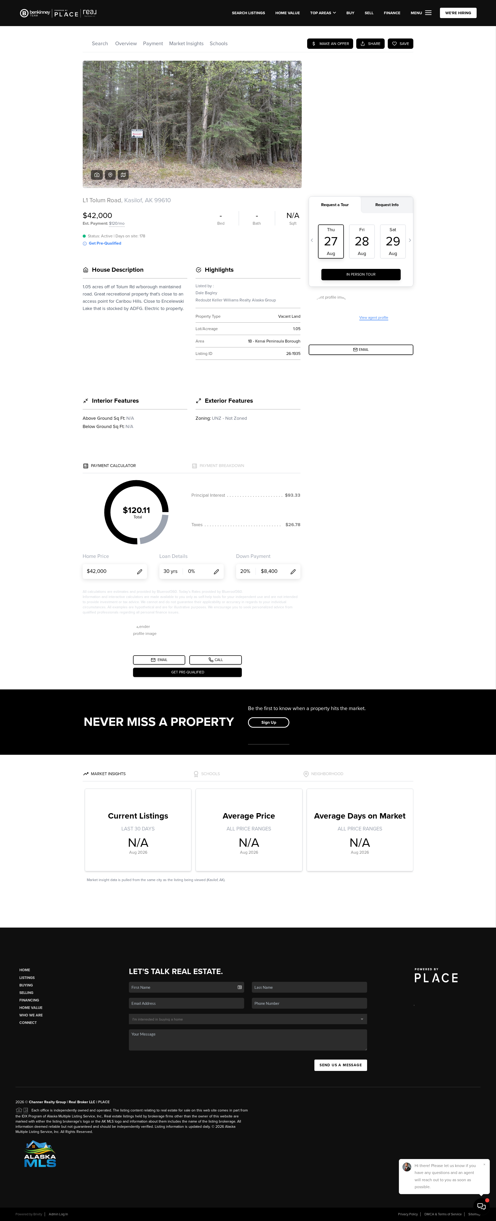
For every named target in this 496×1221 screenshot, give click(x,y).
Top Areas (320, 13)
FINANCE (392, 13)
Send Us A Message (341, 1065)
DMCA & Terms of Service (443, 1214)
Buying (26, 985)
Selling (26, 993)
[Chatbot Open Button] (481, 1206)
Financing (29, 1000)
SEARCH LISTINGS (248, 13)
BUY (350, 13)
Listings (27, 978)
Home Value (287, 13)
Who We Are (31, 1015)
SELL (369, 13)
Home (24, 970)
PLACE (104, 1102)
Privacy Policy (408, 1214)
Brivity (37, 1214)
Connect (28, 1023)
